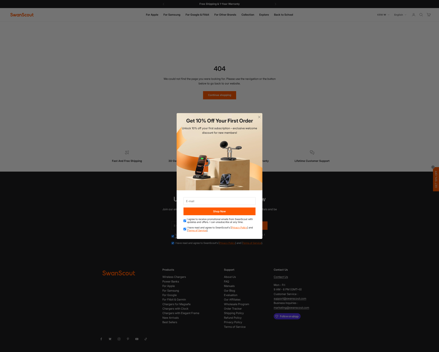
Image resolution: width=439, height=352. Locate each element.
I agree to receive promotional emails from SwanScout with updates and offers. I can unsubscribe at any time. (220, 220)
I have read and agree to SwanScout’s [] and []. (220, 229)
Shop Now (219, 211)
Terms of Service (197, 230)
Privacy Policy (239, 227)
